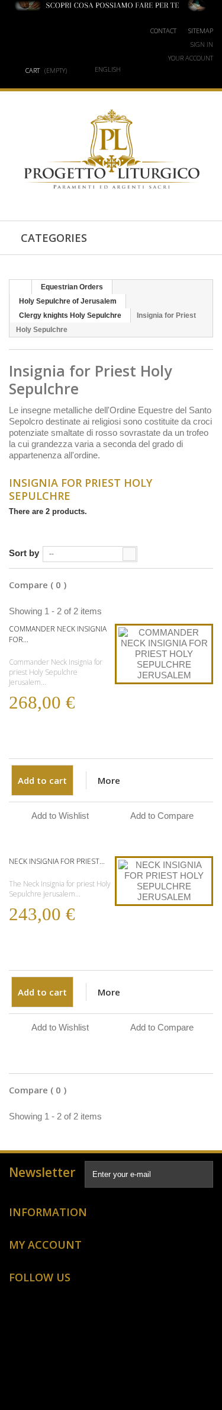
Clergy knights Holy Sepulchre (70, 315)
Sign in (202, 44)
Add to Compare (162, 816)
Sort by (24, 553)
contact (163, 30)
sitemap (200, 30)
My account (45, 1244)
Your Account (190, 57)
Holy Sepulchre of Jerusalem (68, 301)
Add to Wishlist (60, 816)
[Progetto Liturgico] (111, 150)
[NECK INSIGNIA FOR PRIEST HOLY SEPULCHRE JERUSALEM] (164, 881)
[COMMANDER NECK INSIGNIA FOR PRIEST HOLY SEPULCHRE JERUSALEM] (164, 654)
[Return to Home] (20, 287)
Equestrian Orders (72, 287)
